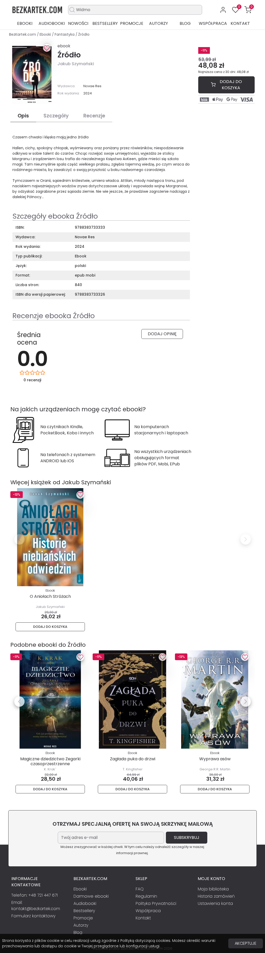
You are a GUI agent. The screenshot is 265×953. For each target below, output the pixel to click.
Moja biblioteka (213, 889)
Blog (185, 23)
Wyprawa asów (215, 759)
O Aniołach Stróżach (50, 596)
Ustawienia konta (215, 903)
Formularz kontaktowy (33, 916)
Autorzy (158, 23)
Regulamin (146, 896)
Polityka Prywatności (156, 903)
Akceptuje (245, 943)
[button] (248, 9)
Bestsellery (105, 23)
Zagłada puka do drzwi (132, 759)
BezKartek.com (23, 34)
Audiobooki (52, 23)
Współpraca (213, 23)
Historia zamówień (216, 896)
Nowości (78, 23)
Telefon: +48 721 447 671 (34, 895)
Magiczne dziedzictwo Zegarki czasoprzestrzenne (50, 761)
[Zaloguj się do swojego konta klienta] (223, 9)
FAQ (140, 889)
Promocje (131, 23)
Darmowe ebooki (91, 896)
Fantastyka (65, 34)
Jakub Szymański (75, 64)
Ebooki (24, 23)
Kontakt (240, 23)
